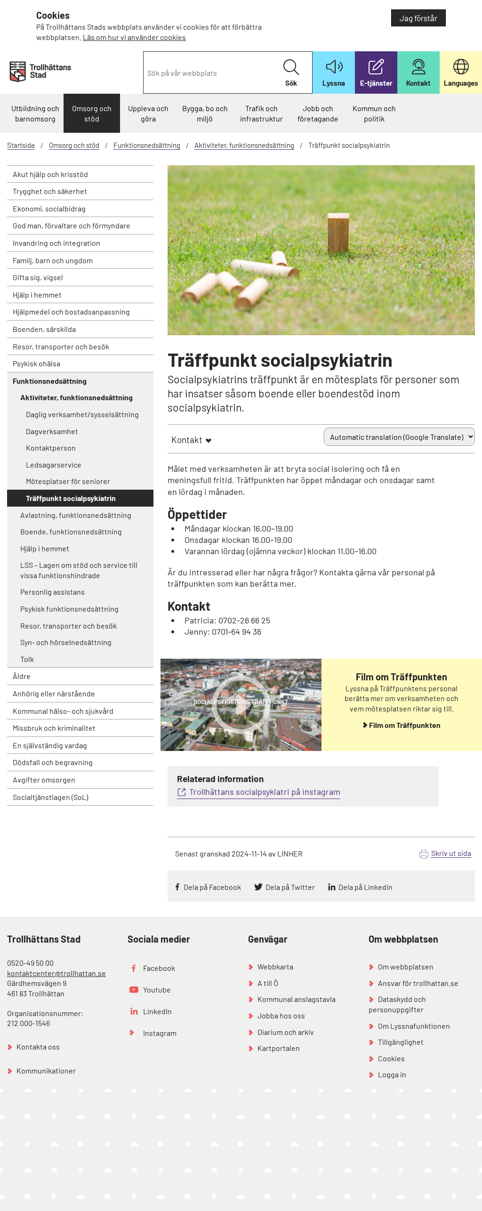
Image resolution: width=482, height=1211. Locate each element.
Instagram (160, 1032)
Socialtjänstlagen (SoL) (50, 796)
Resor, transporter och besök (61, 346)
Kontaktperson (51, 447)
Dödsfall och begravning (53, 762)
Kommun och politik (374, 113)
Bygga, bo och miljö (205, 113)
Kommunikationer (46, 1070)
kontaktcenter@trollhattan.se (56, 973)
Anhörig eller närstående (54, 693)
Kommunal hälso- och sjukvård (63, 710)
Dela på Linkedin (365, 886)
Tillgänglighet (401, 1041)
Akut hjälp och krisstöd (50, 174)
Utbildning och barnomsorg (35, 113)
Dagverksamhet (52, 431)
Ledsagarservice (53, 464)
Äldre (22, 675)
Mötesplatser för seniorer (68, 480)
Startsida (21, 145)
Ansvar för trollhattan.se (418, 982)
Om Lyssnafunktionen (414, 1025)
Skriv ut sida (451, 852)
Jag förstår (418, 18)
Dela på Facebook (212, 886)
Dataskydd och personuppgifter (397, 1004)
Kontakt (186, 439)
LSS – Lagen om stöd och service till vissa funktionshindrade (78, 570)
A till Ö (267, 982)
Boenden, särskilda (44, 328)
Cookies (391, 1058)
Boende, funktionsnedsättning (71, 531)
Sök (291, 83)
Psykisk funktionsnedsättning (69, 608)
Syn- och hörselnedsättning (66, 642)
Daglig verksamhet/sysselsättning (82, 414)
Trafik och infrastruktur (261, 113)
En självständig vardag (50, 745)
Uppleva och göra (148, 113)
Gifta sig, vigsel (38, 277)
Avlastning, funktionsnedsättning (75, 514)
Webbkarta (275, 966)
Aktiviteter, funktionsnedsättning (244, 145)
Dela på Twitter (290, 886)
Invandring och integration (56, 242)
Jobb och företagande (317, 113)
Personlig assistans (52, 591)
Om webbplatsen (406, 966)
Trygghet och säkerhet (50, 190)
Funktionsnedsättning (146, 145)
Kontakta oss (38, 1046)
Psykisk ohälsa (36, 363)
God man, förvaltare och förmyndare (71, 225)
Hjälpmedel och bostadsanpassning (71, 311)
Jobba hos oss (281, 1015)
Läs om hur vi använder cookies (134, 36)
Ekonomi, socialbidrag (49, 208)
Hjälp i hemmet (37, 294)
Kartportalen (278, 1047)
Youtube (157, 989)
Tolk (27, 658)
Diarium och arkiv (285, 1031)
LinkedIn (157, 1011)
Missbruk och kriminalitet (54, 727)
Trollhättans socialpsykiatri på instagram (264, 791)
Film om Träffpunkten (405, 724)
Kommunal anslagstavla (296, 998)
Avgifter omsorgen (44, 779)
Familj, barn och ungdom (53, 260)
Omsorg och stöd (92, 113)
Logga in (392, 1074)
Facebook (159, 967)
